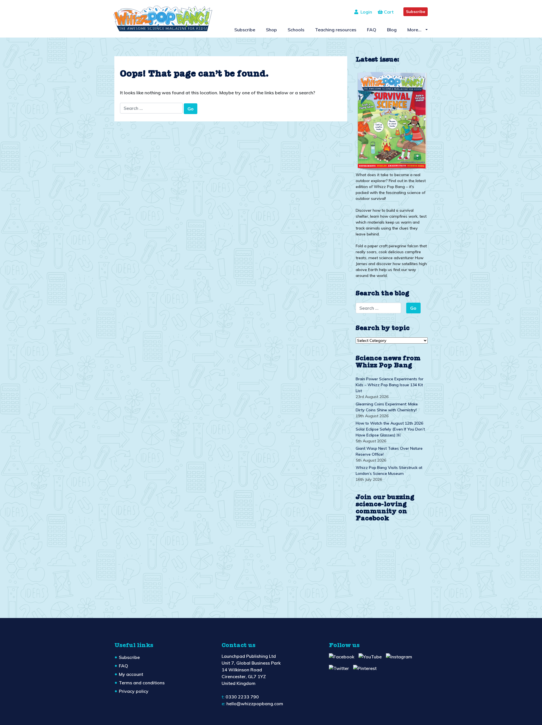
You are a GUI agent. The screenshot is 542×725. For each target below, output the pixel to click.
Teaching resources (335, 29)
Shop (271, 29)
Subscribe (415, 11)
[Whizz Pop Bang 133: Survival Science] (392, 120)
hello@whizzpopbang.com (254, 703)
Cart (388, 12)
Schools (296, 29)
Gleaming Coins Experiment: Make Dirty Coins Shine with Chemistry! (387, 406)
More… (415, 29)
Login (365, 12)
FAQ (371, 29)
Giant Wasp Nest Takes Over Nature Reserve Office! (389, 451)
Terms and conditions (142, 682)
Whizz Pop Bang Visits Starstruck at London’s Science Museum (389, 470)
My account (131, 674)
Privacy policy (133, 691)
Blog (392, 29)
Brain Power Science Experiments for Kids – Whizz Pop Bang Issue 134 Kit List (389, 384)
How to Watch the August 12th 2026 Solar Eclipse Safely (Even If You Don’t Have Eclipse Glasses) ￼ (390, 429)
